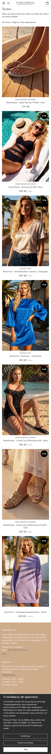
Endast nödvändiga (25, 743)
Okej (25, 749)
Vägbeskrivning (9, 674)
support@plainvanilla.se (18, 649)
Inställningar (25, 736)
